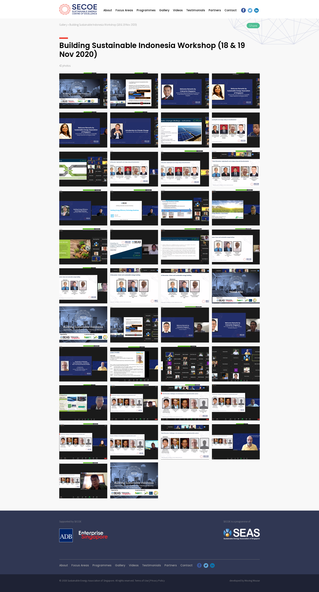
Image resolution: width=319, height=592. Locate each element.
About (107, 10)
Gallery (164, 10)
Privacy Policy (157, 580)
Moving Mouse (252, 580)
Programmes (146, 10)
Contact (230, 10)
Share (253, 25)
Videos (178, 10)
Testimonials (195, 10)
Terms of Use (141, 580)
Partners (215, 10)
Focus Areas (124, 10)
